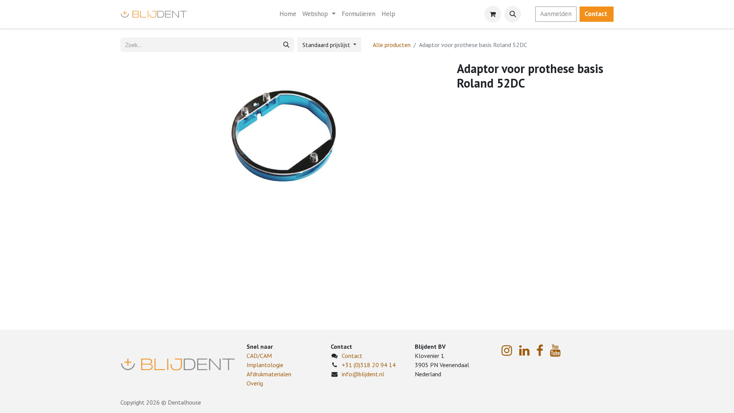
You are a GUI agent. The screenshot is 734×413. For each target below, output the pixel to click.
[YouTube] (555, 350)
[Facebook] (540, 350)
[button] (512, 14)
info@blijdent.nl (363, 374)
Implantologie (265, 365)
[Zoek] (286, 44)
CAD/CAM (259, 355)
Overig (255, 383)
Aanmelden (556, 14)
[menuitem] (287, 14)
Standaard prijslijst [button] (327, 45)
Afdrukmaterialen (269, 374)
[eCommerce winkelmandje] (492, 14)
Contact (352, 355)
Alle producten (392, 45)
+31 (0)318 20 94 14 (369, 365)
